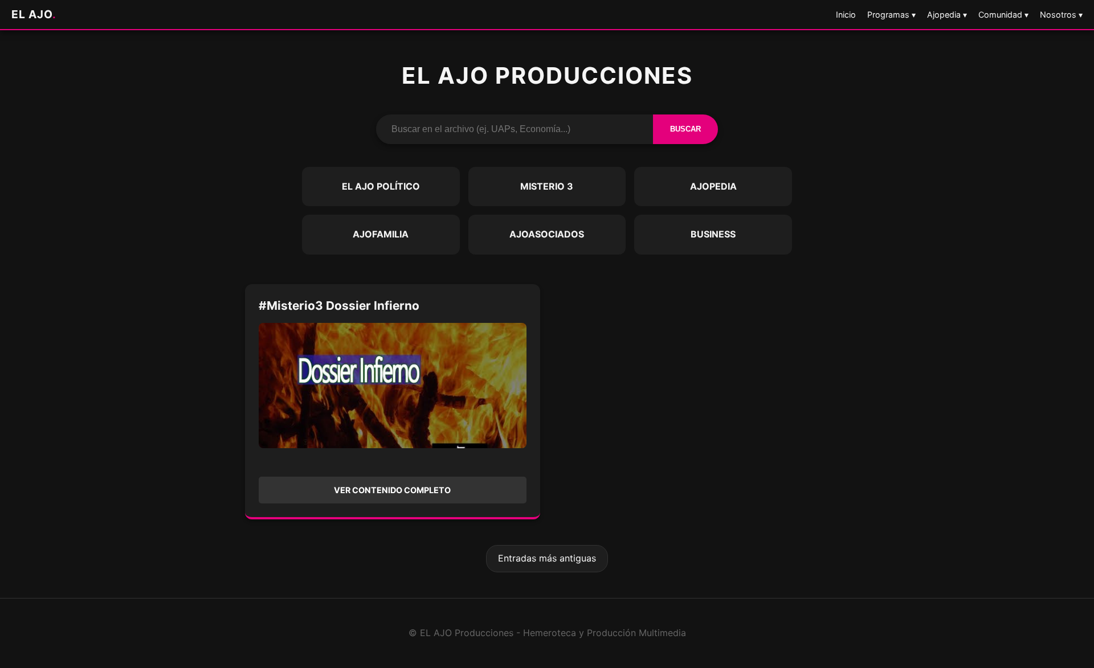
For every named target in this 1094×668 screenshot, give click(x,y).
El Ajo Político (381, 186)
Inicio (846, 14)
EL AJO (33, 14)
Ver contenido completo (392, 490)
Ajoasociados (546, 234)
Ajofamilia (381, 234)
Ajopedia (713, 186)
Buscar (685, 129)
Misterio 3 (546, 186)
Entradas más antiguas (547, 558)
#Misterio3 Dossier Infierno (339, 305)
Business (713, 234)
